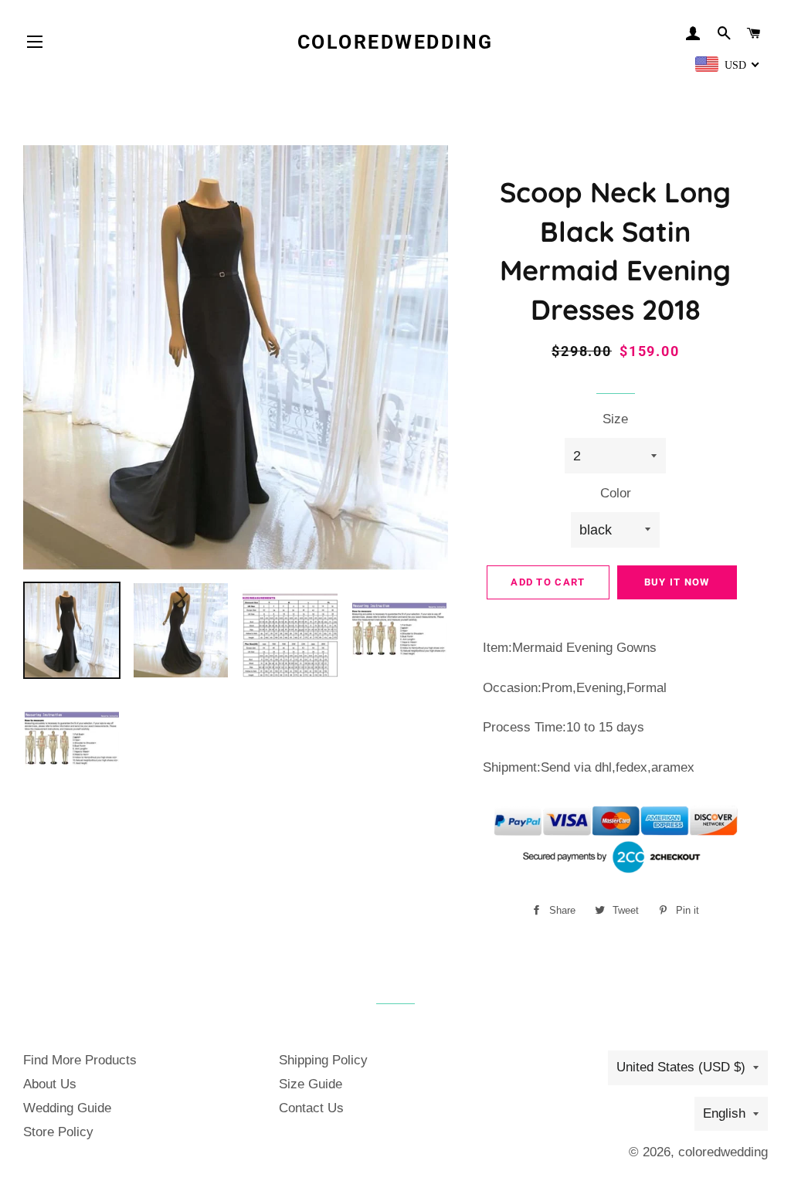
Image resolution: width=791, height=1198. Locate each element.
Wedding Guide (67, 1108)
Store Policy (58, 1132)
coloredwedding (395, 42)
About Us (49, 1084)
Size (615, 419)
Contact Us (311, 1108)
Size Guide (310, 1084)
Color (615, 493)
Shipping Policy (323, 1060)
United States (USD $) (680, 1067)
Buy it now (677, 582)
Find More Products (80, 1060)
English (724, 1113)
